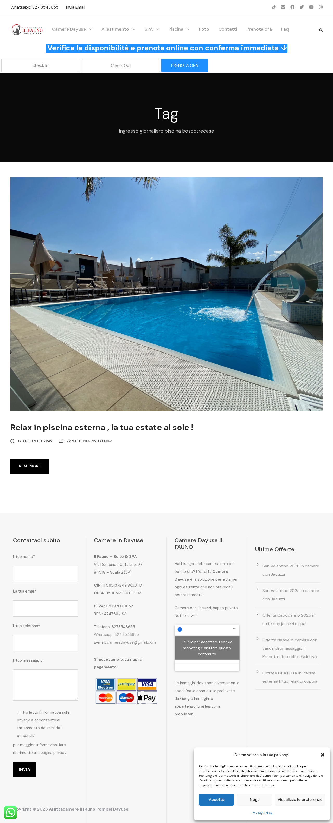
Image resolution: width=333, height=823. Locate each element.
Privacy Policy (262, 813)
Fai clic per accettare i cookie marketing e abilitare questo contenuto (207, 648)
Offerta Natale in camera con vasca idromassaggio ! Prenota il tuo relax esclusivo (289, 648)
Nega (254, 799)
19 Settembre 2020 (35, 440)
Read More (30, 466)
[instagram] (321, 7)
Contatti (228, 29)
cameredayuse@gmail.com (131, 642)
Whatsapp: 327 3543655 (34, 7)
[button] (322, 755)
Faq (285, 29)
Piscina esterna (98, 440)
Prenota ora (259, 29)
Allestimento (115, 29)
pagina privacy (53, 752)
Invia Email (75, 7)
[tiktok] (274, 7)
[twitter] (302, 7)
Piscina (176, 29)
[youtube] (311, 7)
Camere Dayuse (69, 29)
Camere (74, 440)
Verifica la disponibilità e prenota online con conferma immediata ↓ (167, 48)
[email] (283, 7)
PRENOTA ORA (184, 65)
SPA (149, 29)
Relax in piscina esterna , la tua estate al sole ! (101, 427)
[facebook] (292, 7)
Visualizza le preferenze (300, 799)
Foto (204, 29)
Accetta (216, 799)
